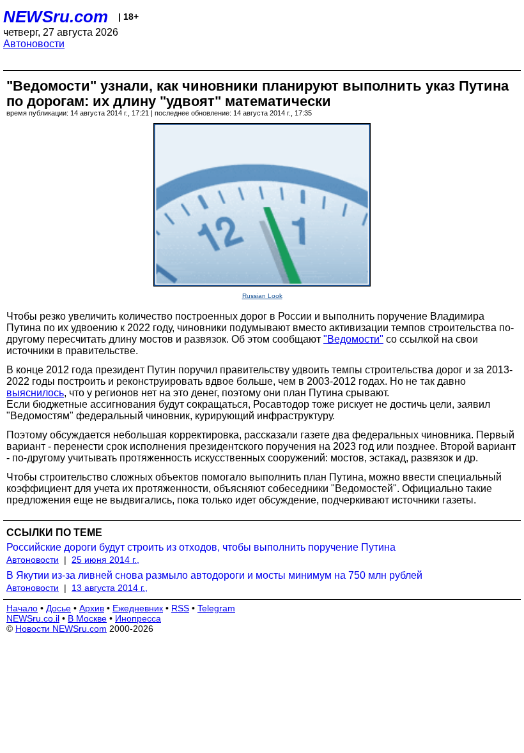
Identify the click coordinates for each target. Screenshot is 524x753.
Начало (22, 608)
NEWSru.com (55, 16)
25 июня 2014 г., (105, 560)
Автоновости (34, 43)
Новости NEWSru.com (61, 628)
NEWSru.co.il (32, 618)
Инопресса (138, 618)
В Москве (87, 618)
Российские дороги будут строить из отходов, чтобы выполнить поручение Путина (201, 547)
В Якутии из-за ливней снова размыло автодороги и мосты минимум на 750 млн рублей (214, 575)
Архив (91, 608)
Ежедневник (137, 608)
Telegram (216, 608)
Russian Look (262, 295)
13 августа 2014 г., (110, 588)
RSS (180, 608)
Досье (58, 608)
